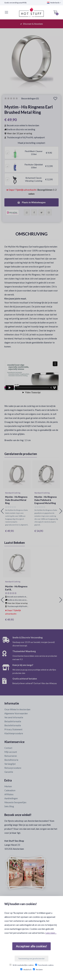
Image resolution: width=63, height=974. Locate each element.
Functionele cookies (46, 965)
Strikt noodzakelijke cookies (23, 965)
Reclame (39, 969)
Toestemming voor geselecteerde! (31, 958)
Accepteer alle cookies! (31, 946)
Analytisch (27, 969)
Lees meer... (50, 933)
